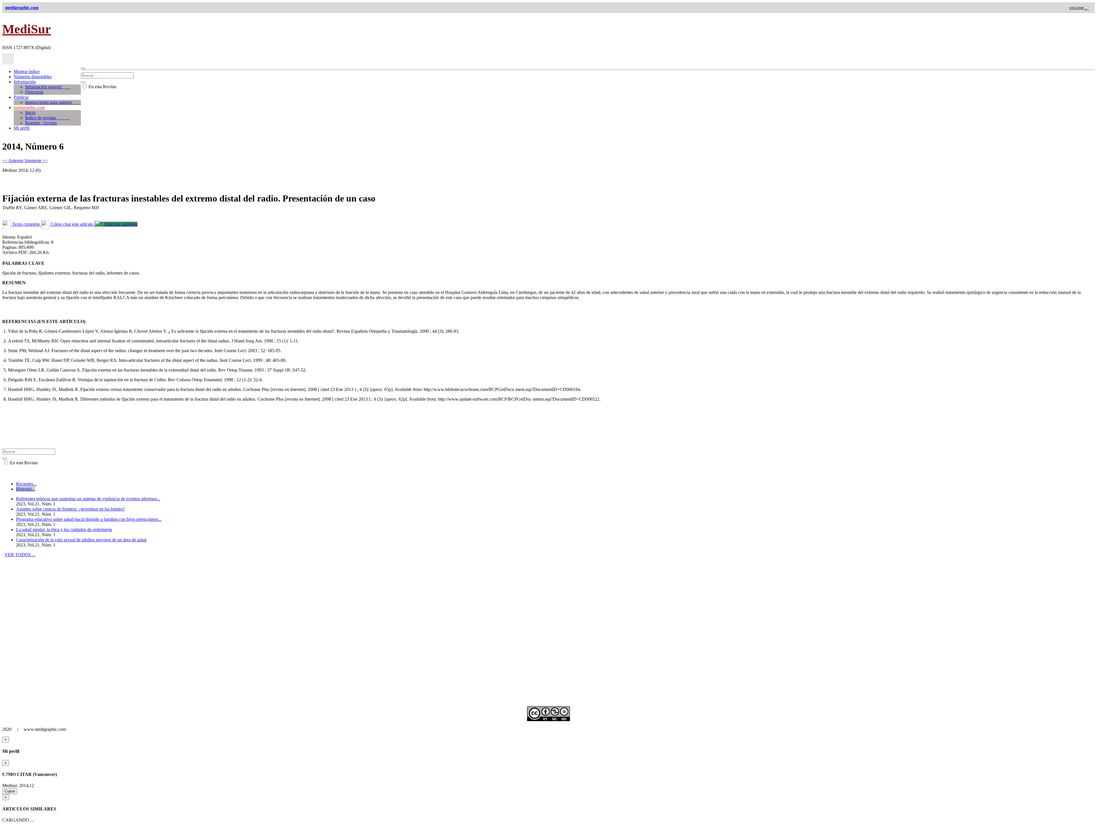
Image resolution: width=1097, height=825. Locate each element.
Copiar (10, 791)
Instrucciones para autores (53, 102)
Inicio (30, 112)
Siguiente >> (36, 160)
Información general (48, 86)
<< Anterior (13, 160)
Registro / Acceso (41, 122)
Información (25, 81)
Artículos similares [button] (120, 224)
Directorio (34, 92)
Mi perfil (21, 128)
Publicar (21, 97)
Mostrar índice (27, 71)
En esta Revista (101, 86)
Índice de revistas (47, 117)
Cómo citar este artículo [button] (72, 224)
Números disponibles (33, 76)
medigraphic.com (29, 107)
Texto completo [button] (26, 224)
